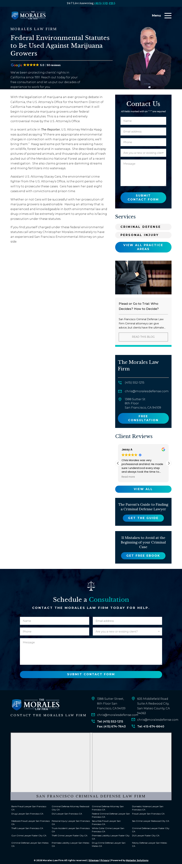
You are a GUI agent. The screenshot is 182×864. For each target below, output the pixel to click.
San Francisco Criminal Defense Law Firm (91, 796)
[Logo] (35, 704)
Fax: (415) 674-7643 (111, 726)
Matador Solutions (137, 860)
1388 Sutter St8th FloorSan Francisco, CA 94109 (143, 403)
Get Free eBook (143, 555)
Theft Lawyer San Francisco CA (27, 828)
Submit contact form (143, 197)
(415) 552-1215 (104, 3)
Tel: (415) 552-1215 (110, 721)
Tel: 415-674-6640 (150, 726)
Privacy (105, 860)
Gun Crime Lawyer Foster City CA (28, 835)
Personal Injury (140, 235)
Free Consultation (143, 418)
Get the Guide (143, 518)
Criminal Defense (141, 227)
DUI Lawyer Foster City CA (145, 835)
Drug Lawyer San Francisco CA (27, 813)
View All (143, 489)
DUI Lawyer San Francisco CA (67, 813)
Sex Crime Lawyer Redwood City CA (150, 821)
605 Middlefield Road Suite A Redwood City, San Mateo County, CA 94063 (153, 706)
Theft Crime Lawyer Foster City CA (69, 835)
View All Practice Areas (143, 247)
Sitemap (94, 860)
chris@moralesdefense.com (147, 391)
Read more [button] (128, 477)
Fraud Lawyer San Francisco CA (148, 813)
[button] (168, 463)
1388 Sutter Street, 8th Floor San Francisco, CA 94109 (111, 703)
